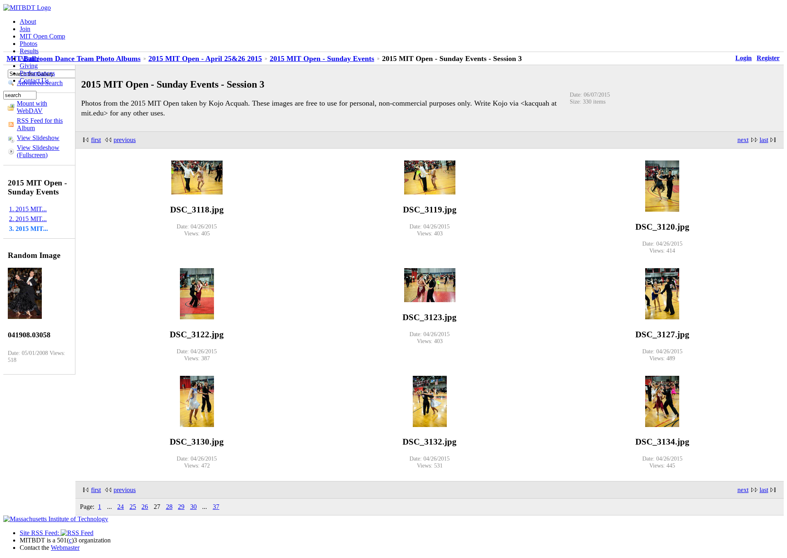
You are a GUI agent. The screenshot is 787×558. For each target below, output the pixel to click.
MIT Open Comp (42, 36)
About (28, 21)
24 (120, 506)
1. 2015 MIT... (28, 209)
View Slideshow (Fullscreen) (38, 151)
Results (29, 50)
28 (169, 506)
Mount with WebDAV (32, 107)
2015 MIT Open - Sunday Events (322, 58)
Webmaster (65, 547)
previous (125, 139)
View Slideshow (38, 137)
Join (25, 28)
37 (216, 506)
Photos (28, 43)
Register (768, 57)
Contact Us (34, 80)
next (742, 139)
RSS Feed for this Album (40, 124)
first (96, 139)
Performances (37, 73)
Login (743, 57)
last (764, 139)
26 (144, 506)
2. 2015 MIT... (28, 218)
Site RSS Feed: (40, 532)
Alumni (29, 58)
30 (193, 506)
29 (181, 506)
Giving (29, 65)
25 (133, 506)
